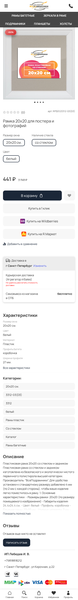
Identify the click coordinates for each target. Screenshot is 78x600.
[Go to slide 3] (40, 102)
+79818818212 (13, 560)
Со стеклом (13, 428)
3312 (9, 403)
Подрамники (15, 24)
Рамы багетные (23, 15)
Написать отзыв (16, 542)
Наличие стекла (42, 135)
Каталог (11, 437)
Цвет (6, 152)
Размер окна (11, 135)
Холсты (66, 24)
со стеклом (44, 142)
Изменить (39, 266)
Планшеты (42, 24)
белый (11, 158)
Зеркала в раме (54, 15)
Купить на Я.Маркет (42, 234)
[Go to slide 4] (43, 102)
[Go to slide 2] (37, 102)
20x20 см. (14, 142)
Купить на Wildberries (42, 221)
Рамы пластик (15, 420)
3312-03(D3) (14, 395)
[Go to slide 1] (34, 102)
